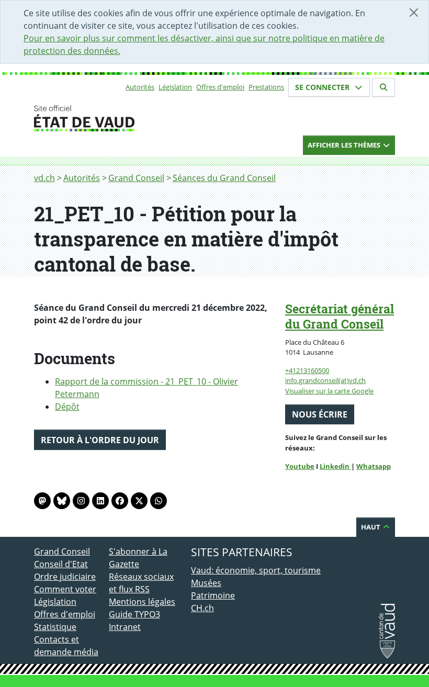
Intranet (125, 627)
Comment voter (65, 589)
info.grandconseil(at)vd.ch (325, 380)
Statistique (55, 627)
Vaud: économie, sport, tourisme (256, 570)
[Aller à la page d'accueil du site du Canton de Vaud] (104, 118)
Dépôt (67, 406)
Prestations (266, 87)
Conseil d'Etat (61, 564)
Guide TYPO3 (134, 614)
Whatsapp (373, 466)
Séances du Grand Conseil (224, 178)
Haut (371, 527)
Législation (175, 87)
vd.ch (44, 178)
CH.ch (202, 608)
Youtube (299, 466)
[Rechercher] (383, 87)
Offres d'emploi (220, 87)
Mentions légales (142, 601)
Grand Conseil (136, 178)
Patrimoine (213, 595)
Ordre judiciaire (65, 576)
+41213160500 (307, 370)
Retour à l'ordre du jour (100, 440)
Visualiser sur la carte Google (329, 391)
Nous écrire (319, 414)
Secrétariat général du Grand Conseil (339, 316)
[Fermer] (413, 13)
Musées (206, 583)
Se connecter (323, 87)
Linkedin (335, 466)
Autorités (140, 87)
